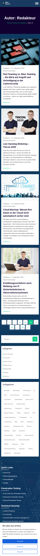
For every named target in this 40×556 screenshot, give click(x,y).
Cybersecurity (21, 404)
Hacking (26, 413)
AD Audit (6, 390)
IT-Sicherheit (23, 417)
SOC (22, 444)
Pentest (29, 426)
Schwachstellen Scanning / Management (16, 518)
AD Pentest (16, 390)
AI (34, 390)
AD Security (26, 390)
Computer (7, 358)
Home (9, 23)
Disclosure (18, 408)
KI (30, 417)
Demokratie (7, 369)
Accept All (20, 541)
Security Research (9, 440)
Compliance (26, 395)
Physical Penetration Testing (12, 500)
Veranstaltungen (8, 479)
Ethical (27, 408)
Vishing (30, 448)
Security (6, 376)
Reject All (20, 552)
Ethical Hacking (8, 413)
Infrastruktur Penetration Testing (13, 497)
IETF (34, 413)
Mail (16, 422)
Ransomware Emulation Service (13, 521)
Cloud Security (8, 354)
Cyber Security (8, 404)
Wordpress (7, 453)
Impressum (6, 472)
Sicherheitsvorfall (24, 440)
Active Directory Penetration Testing (14, 493)
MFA (22, 422)
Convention (7, 399)
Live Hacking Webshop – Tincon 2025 (16, 145)
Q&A (14, 431)
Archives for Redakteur (19, 23)
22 (22, 327)
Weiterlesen (6, 102)
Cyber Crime (8, 361)
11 (20, 322)
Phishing (6, 431)
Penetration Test (18, 426)
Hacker (6, 372)
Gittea (19, 413)
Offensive (30, 422)
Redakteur (6, 68)
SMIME (6, 444)
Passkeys (7, 426)
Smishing (15, 444)
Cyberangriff (18, 399)
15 (12, 327)
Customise (20, 546)
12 (25, 322)
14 (36, 322)
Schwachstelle (8, 435)
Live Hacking (7, 514)
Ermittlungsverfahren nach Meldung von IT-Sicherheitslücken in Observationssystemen (17, 288)
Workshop (17, 453)
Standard (22, 448)
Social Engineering (9, 448)
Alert (5, 395)
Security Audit (29, 435)
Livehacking (7, 422)
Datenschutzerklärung (10, 476)
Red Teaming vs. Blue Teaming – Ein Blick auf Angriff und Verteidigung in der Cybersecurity (19, 79)
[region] (20, 539)
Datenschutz (8, 365)
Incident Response (9, 417)
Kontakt (5, 483)
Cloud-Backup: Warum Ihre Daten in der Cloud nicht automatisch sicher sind (17, 212)
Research (22, 431)
